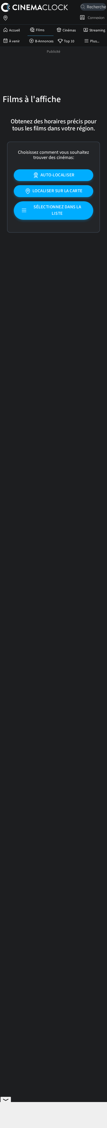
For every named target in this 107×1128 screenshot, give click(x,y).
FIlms (40, 30)
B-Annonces (44, 41)
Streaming (97, 30)
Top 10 (69, 41)
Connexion (95, 18)
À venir (14, 41)
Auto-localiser (58, 175)
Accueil (14, 30)
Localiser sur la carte (57, 191)
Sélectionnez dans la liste (57, 210)
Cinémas (69, 30)
